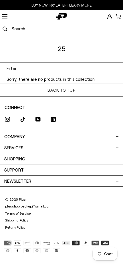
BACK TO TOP (61, 90)
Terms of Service (18, 213)
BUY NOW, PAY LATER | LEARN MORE (61, 5)
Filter (12, 68)
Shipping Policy (16, 220)
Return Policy (15, 227)
